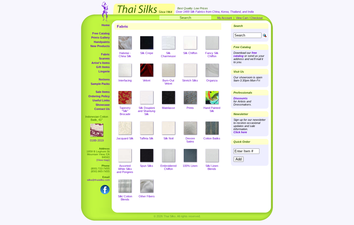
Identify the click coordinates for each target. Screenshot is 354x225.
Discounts (240, 98)
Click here (240, 132)
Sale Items (103, 91)
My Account (224, 17)
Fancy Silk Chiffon (211, 54)
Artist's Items (100, 62)
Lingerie (104, 71)
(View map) (103, 160)
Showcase (103, 104)
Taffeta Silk (146, 138)
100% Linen (190, 165)
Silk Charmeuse (168, 54)
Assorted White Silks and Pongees (125, 169)
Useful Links (101, 100)
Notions (104, 79)
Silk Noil (168, 138)
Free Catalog (101, 33)
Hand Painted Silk (211, 109)
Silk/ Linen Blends (212, 167)
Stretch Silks (190, 80)
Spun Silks (146, 165)
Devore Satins (190, 140)
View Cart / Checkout (249, 17)
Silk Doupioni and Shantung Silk (146, 111)
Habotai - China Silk (125, 54)
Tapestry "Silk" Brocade (125, 111)
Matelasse (168, 107)
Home (106, 25)
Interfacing (125, 80)
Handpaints (102, 41)
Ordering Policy (99, 96)
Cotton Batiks (211, 138)
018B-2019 (97, 140)
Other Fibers (147, 196)
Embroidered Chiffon (168, 167)
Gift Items (103, 67)
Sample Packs (100, 83)
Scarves (104, 58)
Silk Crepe (146, 53)
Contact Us (102, 108)
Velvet (146, 80)
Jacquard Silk (124, 138)
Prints (190, 107)
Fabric (105, 54)
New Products (100, 46)
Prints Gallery (100, 37)
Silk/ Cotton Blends (125, 198)
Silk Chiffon (190, 53)
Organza (211, 80)
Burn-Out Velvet (168, 82)
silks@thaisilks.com (98, 179)
